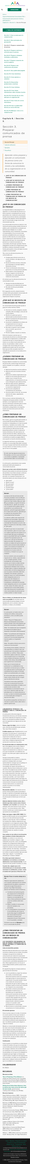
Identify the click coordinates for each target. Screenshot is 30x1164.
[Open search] (2, 9)
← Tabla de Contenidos (14, 30)
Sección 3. (13, 22)
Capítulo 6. (6, 22)
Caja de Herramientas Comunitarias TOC (14, 16)
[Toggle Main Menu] (27, 9)
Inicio (4, 14)
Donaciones (14, 10)
